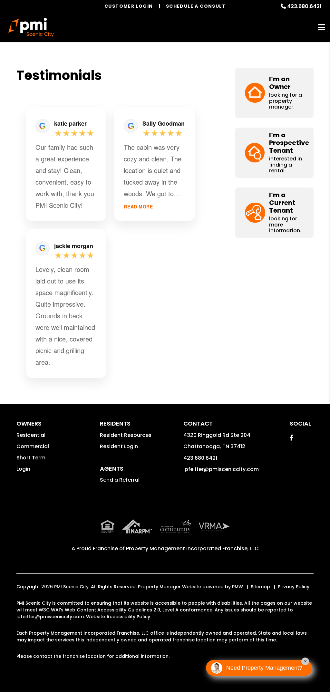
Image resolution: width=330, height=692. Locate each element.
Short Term (30, 457)
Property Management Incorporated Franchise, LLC (192, 548)
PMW (237, 586)
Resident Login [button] (119, 446)
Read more (138, 206)
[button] (274, 93)
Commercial (32, 446)
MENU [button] (321, 28)
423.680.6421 (304, 6)
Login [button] (23, 469)
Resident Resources (125, 435)
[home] (31, 27)
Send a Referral (120, 480)
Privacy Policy (293, 586)
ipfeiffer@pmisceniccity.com (221, 469)
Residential (30, 435)
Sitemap (260, 586)
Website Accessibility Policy (118, 616)
